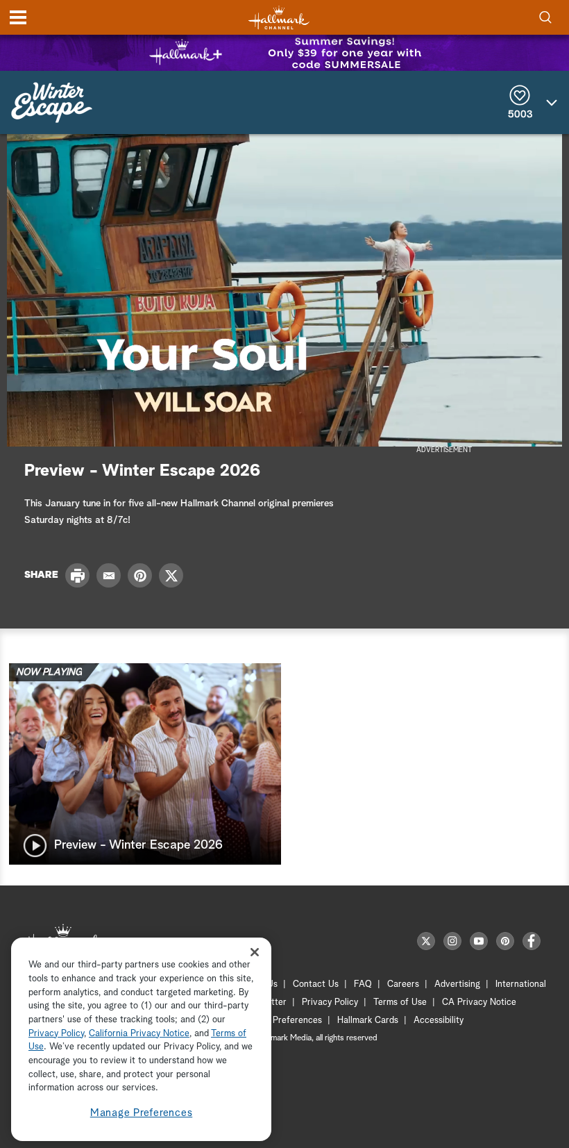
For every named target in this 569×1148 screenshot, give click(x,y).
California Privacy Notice (139, 1033)
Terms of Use (400, 1002)
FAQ (363, 984)
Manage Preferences (141, 1113)
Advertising (457, 984)
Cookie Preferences (282, 1020)
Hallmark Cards (367, 1020)
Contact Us (316, 984)
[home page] (279, 18)
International (520, 984)
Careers (403, 984)
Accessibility (439, 1020)
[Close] (254, 951)
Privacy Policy (330, 1002)
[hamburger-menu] (18, 17)
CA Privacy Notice (479, 1002)
